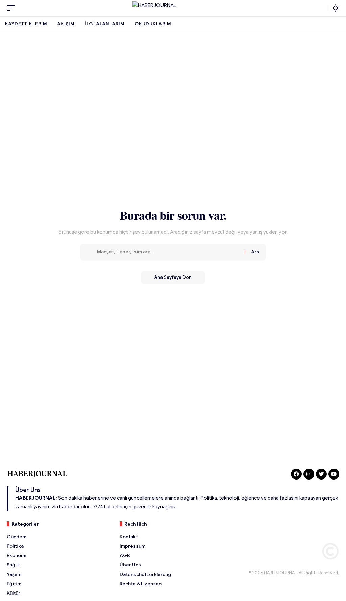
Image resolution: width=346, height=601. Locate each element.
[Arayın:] (168, 252)
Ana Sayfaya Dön (173, 277)
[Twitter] (321, 474)
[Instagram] (308, 474)
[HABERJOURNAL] (173, 8)
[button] (12, 8)
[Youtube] (333, 474)
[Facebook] (296, 474)
